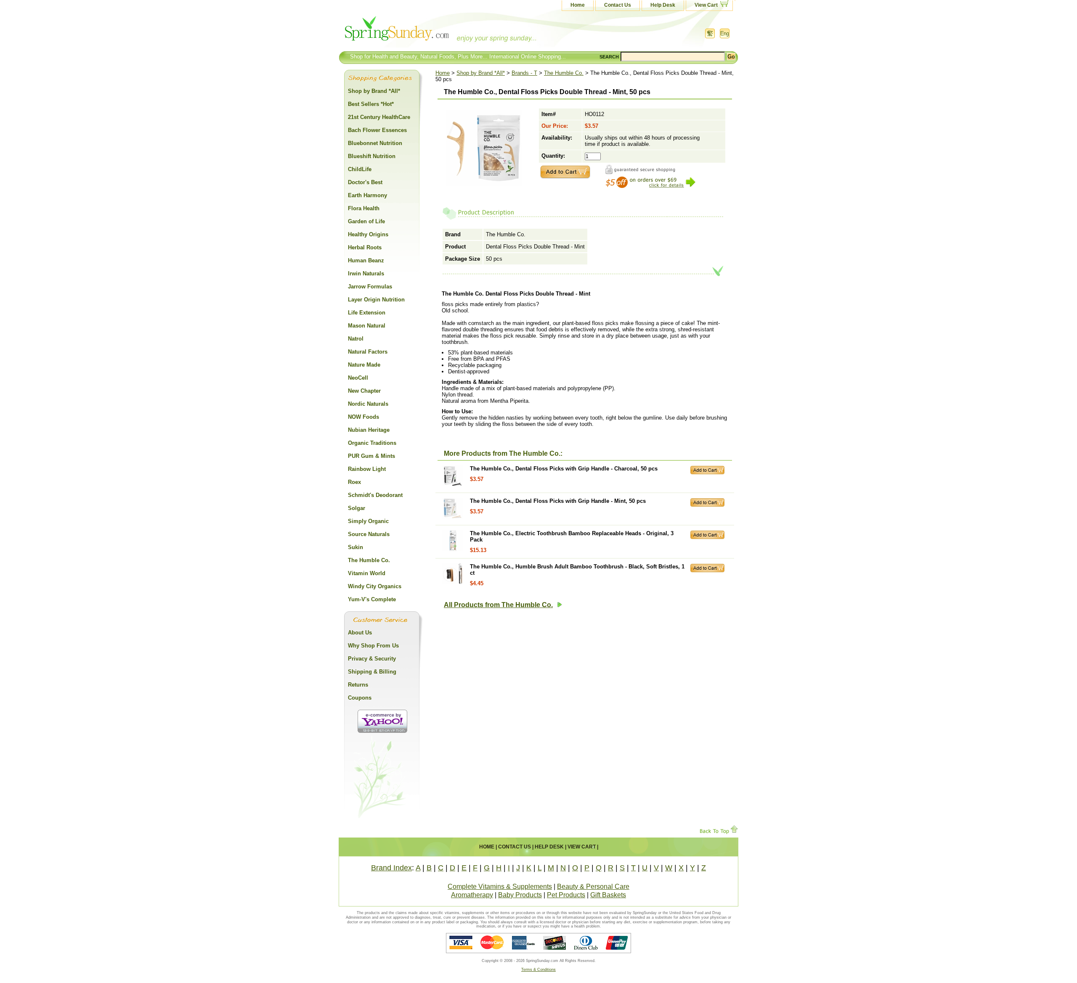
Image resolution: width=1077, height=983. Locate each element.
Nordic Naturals (368, 404)
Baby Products (520, 894)
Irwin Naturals (366, 273)
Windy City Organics (374, 586)
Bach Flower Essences (377, 130)
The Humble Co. (564, 73)
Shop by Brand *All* (480, 73)
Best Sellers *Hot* (371, 104)
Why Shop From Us (373, 645)
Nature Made (364, 365)
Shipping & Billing (372, 672)
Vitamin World (366, 573)
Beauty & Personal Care (593, 886)
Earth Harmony (367, 195)
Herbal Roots (365, 247)
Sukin (355, 547)
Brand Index (391, 868)
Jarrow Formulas (370, 286)
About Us (360, 632)
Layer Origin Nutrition (376, 299)
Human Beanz (366, 260)
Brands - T (524, 73)
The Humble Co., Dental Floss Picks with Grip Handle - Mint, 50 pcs (558, 501)
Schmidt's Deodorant (375, 495)
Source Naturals (369, 534)
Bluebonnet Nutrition (375, 143)
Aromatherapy (472, 894)
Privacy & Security (372, 658)
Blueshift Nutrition (371, 156)
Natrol (355, 339)
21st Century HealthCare (379, 117)
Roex (354, 482)
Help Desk (662, 5)
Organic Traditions (372, 443)
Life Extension (366, 312)
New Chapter (364, 391)
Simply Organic (368, 521)
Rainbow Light (367, 469)
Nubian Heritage (369, 430)
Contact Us (617, 5)
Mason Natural (366, 325)
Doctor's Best (365, 182)
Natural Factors (367, 352)
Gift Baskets (608, 894)
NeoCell (358, 378)
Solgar (356, 508)
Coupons (359, 698)
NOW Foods (363, 417)
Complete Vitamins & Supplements (500, 886)
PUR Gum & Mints (371, 456)
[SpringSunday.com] (423, 31)
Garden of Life (366, 221)
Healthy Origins (368, 234)
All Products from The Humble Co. (498, 604)
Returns (358, 685)
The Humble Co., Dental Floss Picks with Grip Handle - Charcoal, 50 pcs (564, 468)
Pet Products (566, 894)
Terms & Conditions (538, 969)
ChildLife (359, 169)
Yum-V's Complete (372, 599)
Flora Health (363, 208)
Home (577, 5)
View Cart (706, 5)
